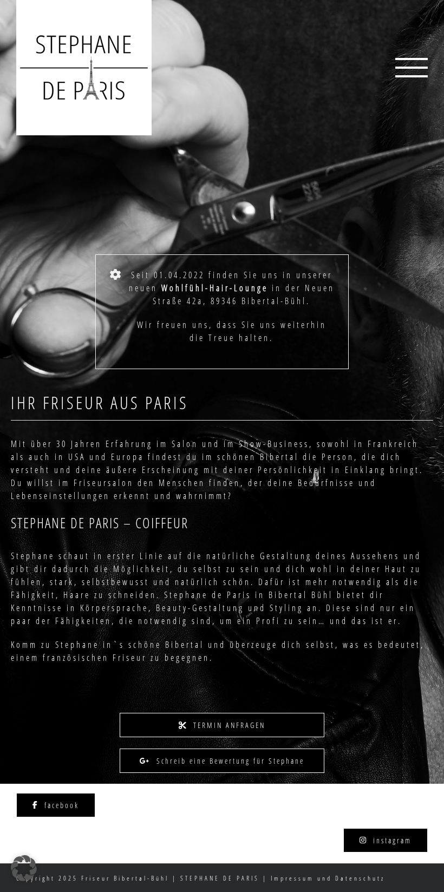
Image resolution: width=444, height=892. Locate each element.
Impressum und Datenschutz (328, 878)
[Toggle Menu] (411, 67)
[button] (24, 868)
